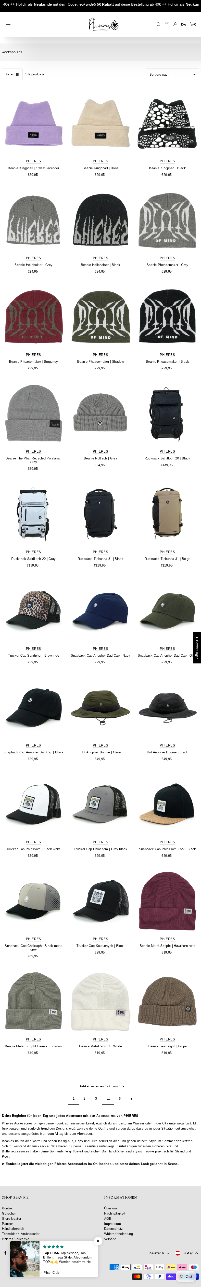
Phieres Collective (15, 1239)
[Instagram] (14, 1253)
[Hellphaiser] (33, 220)
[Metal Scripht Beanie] (33, 1001)
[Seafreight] (167, 1001)
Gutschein (9, 1213)
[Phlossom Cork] (167, 804)
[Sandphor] (33, 610)
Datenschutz (113, 1229)
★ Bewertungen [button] (197, 647)
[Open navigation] (43, 24)
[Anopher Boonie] (100, 707)
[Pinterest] (23, 1253)
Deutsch (156, 1253)
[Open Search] (159, 24)
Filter (9, 74)
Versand (110, 1239)
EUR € (187, 1253)
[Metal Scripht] (167, 901)
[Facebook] (5, 1253)
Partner (7, 1224)
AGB (107, 1218)
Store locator (11, 1218)
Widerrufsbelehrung (118, 1234)
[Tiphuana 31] (100, 514)
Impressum (112, 1224)
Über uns (111, 1208)
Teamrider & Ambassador (20, 1234)
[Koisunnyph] (100, 901)
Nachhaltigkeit (115, 1213)
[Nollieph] (100, 413)
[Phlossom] (33, 804)
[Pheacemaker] (167, 220)
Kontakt (7, 1208)
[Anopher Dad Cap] (100, 610)
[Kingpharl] (33, 123)
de (183, 24)
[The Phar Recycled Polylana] (33, 413)
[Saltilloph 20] (167, 413)
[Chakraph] (33, 901)
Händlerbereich (13, 1229)
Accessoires (12, 52)
